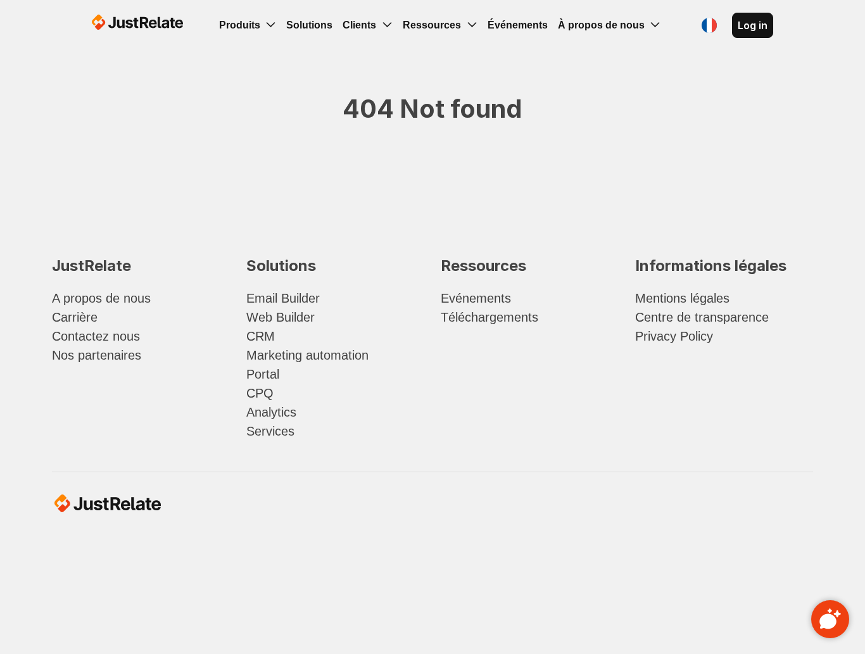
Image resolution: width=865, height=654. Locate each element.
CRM (260, 336)
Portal (262, 374)
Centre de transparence (702, 317)
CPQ (260, 393)
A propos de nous (101, 298)
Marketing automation (307, 355)
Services (270, 431)
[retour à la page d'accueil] (137, 24)
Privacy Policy (674, 336)
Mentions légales (682, 298)
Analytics (271, 412)
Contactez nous (96, 336)
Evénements (476, 298)
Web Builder (280, 317)
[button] (709, 25)
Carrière (75, 317)
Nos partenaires (96, 355)
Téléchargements (489, 317)
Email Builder (283, 298)
